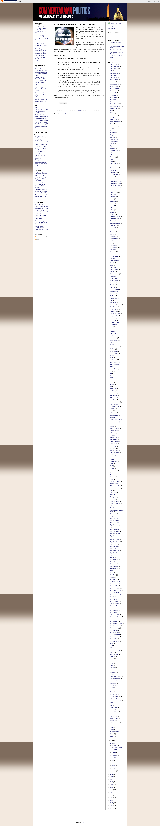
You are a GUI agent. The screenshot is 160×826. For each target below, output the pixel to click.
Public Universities (115, 503)
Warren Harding (114, 725)
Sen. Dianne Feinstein (115, 595)
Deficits (112, 221)
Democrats (112, 225)
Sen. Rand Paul (114, 630)
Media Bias (113, 424)
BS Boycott (113, 132)
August (114, 757)
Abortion (112, 82)
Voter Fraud (113, 720)
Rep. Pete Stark (114, 546)
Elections (112, 258)
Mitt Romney (113, 439)
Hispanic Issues (114, 342)
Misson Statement (113, 28)
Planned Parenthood (115, 481)
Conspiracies (113, 194)
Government (113, 320)
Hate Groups (113, 333)
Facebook (112, 276)
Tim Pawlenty (113, 681)
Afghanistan (113, 90)
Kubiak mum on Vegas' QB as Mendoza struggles (41, 119)
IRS (111, 375)
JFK (111, 386)
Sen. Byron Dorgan (115, 588)
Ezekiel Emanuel (114, 274)
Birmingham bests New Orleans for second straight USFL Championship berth (41, 158)
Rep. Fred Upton (114, 531)
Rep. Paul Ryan (114, 544)
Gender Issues (113, 311)
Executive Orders (114, 269)
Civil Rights (113, 170)
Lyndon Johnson (114, 415)
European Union (114, 267)
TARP (111, 663)
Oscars (111, 463)
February (114, 768)
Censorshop (113, 157)
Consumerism (113, 196)
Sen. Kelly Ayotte (114, 614)
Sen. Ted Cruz (113, 639)
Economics (113, 245)
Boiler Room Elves (115, 121)
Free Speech (113, 302)
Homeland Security (115, 346)
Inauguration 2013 (115, 362)
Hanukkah (112, 331)
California (112, 137)
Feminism (112, 285)
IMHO (111, 358)
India (111, 366)
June (113, 763)
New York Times (114, 452)
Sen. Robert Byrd (114, 632)
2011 (111, 803)
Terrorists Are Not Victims (117, 50)
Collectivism (113, 179)
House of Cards (114, 351)
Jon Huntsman (113, 395)
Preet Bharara (113, 492)
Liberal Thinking (114, 406)
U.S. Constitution (114, 696)
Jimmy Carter (113, 388)
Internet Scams (114, 369)
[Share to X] (63, 103)
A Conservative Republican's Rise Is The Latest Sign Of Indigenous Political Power (41, 87)
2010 (111, 805)
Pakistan (112, 468)
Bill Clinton (113, 115)
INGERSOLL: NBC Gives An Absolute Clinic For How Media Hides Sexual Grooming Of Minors (41, 30)
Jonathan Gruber (114, 397)
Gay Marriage (113, 309)
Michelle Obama (114, 428)
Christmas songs (114, 168)
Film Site (112, 287)
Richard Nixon (114, 561)
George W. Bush (114, 316)
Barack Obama (114, 104)
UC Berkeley (113, 703)
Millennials (113, 433)
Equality (112, 263)
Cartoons (112, 152)
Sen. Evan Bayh (114, 599)
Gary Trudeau (113, 307)
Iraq (111, 373)
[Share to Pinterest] (66, 103)
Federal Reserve (114, 280)
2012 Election (113, 68)
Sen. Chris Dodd (114, 592)
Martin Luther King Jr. (116, 419)
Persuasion (112, 477)
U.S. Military (113, 698)
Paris (111, 472)
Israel (111, 382)
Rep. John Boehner (115, 533)
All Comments (40, 240)
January (114, 771)
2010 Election (113, 64)
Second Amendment (115, 581)
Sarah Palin (113, 575)
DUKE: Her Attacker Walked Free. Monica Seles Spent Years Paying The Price (41, 37)
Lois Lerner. (113, 413)
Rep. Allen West (114, 518)
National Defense (114, 441)
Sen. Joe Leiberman (115, 606)
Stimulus (112, 656)
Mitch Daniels (113, 437)
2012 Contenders (114, 66)
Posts (37, 236)
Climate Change (114, 174)
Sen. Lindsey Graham (115, 617)
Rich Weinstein (114, 559)
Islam (111, 377)
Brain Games (113, 126)
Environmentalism (115, 260)
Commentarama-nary (115, 181)
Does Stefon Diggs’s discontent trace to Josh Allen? (41, 163)
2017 (111, 787)
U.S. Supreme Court (115, 700)
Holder (112, 344)
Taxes (111, 665)
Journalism (113, 399)
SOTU (111, 643)
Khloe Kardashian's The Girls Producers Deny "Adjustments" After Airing (41, 185)
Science (112, 577)
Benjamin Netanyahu (115, 106)
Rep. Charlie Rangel (115, 522)
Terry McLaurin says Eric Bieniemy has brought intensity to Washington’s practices (41, 151)
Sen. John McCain (114, 612)
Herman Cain (113, 338)
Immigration (113, 360)
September (115, 755)
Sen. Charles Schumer (115, 590)
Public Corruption (114, 501)
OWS (111, 466)
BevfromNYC (113, 108)
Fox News (112, 296)
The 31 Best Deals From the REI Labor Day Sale (41, 205)
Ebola (111, 243)
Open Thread (113, 461)
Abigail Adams (114, 79)
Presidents (112, 494)
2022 (111, 774)
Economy (112, 249)
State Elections (114, 654)
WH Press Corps (114, 731)
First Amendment (114, 289)
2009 (111, 808)
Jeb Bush (112, 384)
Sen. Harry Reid (114, 601)
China (111, 161)
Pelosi (111, 474)
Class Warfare (113, 172)
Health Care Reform (115, 335)
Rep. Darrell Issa (114, 525)
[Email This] (59, 103)
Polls (111, 490)
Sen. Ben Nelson (114, 584)
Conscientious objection (116, 188)
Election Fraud (114, 256)
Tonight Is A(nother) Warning (116, 748)
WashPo (112, 727)
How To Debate (114, 353)
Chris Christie (113, 163)
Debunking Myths (114, 218)
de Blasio (112, 214)
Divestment (113, 236)
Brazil (111, 128)
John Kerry (113, 393)
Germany (112, 318)
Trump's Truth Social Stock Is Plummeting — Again (41, 94)
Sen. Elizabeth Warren (116, 597)
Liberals (112, 408)
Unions (112, 709)
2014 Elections (114, 73)
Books (111, 124)
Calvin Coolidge (114, 139)
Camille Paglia (114, 141)
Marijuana (112, 417)
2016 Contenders (114, 75)
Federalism (113, 282)
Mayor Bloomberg (115, 422)
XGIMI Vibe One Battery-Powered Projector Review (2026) (41, 227)
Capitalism (112, 148)
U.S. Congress (113, 694)
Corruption (113, 201)
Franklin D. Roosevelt (115, 298)
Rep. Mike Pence (114, 539)
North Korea (113, 457)
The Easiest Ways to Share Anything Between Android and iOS (41, 222)
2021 (111, 776)
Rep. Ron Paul (114, 548)
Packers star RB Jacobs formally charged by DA (41, 123)
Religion (112, 516)
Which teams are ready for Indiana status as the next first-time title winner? (41, 110)
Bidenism (112, 113)
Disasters (112, 229)
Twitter (112, 692)
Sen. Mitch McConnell (116, 623)
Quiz (111, 505)
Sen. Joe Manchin (114, 608)
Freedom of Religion (115, 304)
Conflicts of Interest (115, 185)
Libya (111, 410)
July (113, 760)
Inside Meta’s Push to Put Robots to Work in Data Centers (41, 217)
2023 (111, 743)
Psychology (113, 499)
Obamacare (113, 459)
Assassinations (113, 101)
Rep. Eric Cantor (114, 529)
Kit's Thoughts (114, 404)
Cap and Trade (114, 146)
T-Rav (111, 659)
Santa (111, 572)
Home (79, 110)
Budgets (112, 135)
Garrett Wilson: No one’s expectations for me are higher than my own (41, 144)
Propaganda (113, 497)
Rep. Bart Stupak (114, 520)
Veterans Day (113, 716)
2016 (111, 790)
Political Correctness (115, 483)
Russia (111, 570)
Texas (111, 674)
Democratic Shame (115, 223)
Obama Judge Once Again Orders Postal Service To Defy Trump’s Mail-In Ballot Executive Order (41, 52)
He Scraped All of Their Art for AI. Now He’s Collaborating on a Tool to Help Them (41, 211)
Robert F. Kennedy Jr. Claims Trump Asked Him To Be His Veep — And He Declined (41, 80)
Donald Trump (114, 238)
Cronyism (112, 205)
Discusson (112, 234)
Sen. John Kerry (114, 610)
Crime (111, 203)
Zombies (112, 736)
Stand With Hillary (115, 650)
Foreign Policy (114, 291)
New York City (114, 450)
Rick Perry (113, 564)
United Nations (114, 711)
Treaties (112, 687)
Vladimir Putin (114, 718)
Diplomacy (113, 227)
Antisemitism (113, 99)
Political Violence (114, 488)
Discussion (112, 232)
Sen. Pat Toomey (114, 628)
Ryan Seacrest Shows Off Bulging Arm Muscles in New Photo (41, 179)
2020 (111, 779)
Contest (112, 199)
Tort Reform (113, 683)
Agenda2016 (113, 93)
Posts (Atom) (65, 114)
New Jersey (113, 446)
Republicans (113, 555)
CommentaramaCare (115, 183)
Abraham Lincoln (114, 84)
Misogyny (112, 435)
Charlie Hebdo (114, 159)
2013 (111, 71)
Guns (111, 327)
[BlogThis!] (61, 103)
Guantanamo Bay (114, 322)
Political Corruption (115, 485)
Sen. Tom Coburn (114, 641)
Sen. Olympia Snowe (115, 625)
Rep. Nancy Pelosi (115, 542)
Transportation (114, 685)
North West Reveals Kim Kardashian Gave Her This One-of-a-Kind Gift (41, 196)
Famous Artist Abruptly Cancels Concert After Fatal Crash (41, 59)
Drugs (111, 240)
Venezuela (112, 714)
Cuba (111, 207)
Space (111, 645)
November (115, 745)
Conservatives (113, 192)
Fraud (111, 300)
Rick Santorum (114, 566)
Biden (111, 110)
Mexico (112, 426)
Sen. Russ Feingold (115, 634)
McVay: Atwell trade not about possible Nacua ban (41, 115)
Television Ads (114, 670)
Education (112, 252)
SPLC (111, 648)
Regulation (113, 513)
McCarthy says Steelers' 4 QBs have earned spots (41, 126)
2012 (111, 800)
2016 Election (113, 77)
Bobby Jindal (113, 119)
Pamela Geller (113, 470)
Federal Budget (114, 278)
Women (112, 734)
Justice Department (115, 402)
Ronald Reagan (114, 568)
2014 (111, 795)
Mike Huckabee (114, 430)
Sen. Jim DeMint (114, 603)
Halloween (112, 329)
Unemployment (114, 707)
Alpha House (113, 97)
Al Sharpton (113, 95)
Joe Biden (112, 391)
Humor (112, 355)
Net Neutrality (113, 444)
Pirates (111, 479)
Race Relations (114, 508)
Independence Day (115, 364)
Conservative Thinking (116, 190)
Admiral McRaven (115, 88)
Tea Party (112, 667)
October (114, 752)
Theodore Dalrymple (115, 676)
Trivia (111, 689)
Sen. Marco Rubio (114, 619)
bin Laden (112, 117)
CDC (111, 154)
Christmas (112, 165)
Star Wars (112, 652)
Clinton (112, 176)
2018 (111, 784)
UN (111, 705)
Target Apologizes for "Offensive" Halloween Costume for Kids (41, 173)
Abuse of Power (114, 86)
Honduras (112, 349)
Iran (111, 371)
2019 (111, 782)
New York (112, 448)
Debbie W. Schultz (115, 216)
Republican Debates (115, 553)
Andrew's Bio (111, 26)
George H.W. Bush (115, 313)
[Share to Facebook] (65, 103)
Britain (112, 130)
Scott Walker (113, 579)
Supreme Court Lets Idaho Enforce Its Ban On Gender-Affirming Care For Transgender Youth (41, 72)
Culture (112, 210)
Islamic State (113, 380)
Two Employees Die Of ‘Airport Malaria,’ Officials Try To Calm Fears (41, 44)
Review (112, 557)
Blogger (83, 822)
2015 (111, 792)
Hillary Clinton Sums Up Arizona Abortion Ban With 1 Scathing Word (41, 99)
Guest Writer (113, 324)
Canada (112, 143)
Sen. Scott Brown (114, 636)
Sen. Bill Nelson (114, 586)
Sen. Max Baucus (114, 621)
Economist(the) (114, 247)
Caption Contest (114, 150)
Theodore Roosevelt (115, 678)
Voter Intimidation (115, 723)
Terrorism (112, 672)
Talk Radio (113, 661)
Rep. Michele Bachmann (116, 536)
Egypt (111, 254)
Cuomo (112, 212)
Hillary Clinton (114, 340)
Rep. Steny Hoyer (114, 550)
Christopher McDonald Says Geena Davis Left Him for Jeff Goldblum (41, 191)
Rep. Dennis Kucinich (115, 527)
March (114, 765)
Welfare (112, 729)
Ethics (111, 265)
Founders (112, 293)
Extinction (112, 271)
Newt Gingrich (114, 455)
